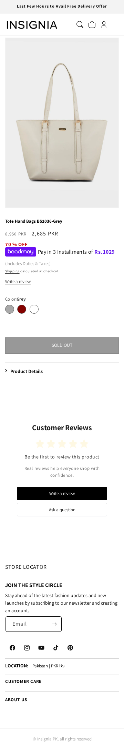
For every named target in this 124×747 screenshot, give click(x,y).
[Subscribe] (54, 624)
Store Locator (26, 567)
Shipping (12, 271)
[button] (114, 25)
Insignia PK (47, 739)
